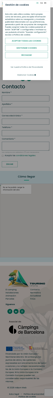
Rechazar (26, 55)
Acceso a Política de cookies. (18, 35)
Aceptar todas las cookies (26, 40)
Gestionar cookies (26, 48)
